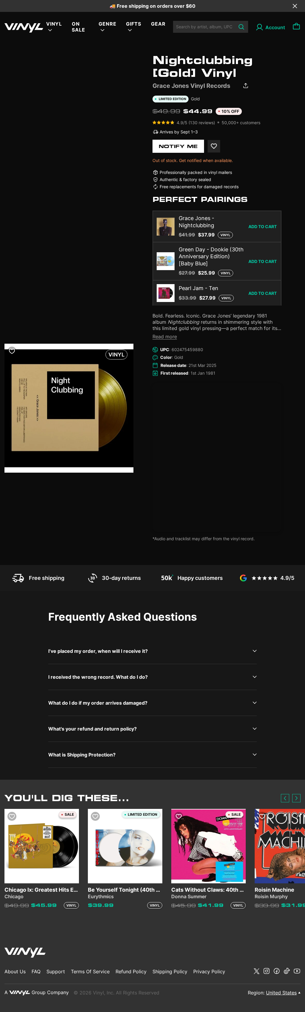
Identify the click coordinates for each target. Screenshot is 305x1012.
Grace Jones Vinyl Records (191, 85)
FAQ (36, 971)
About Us (15, 971)
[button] (285, 798)
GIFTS (133, 24)
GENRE (107, 24)
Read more (164, 337)
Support (55, 971)
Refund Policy (131, 971)
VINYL (54, 24)
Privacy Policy (209, 971)
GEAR (158, 24)
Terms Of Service (90, 971)
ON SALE (78, 27)
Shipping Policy (169, 971)
